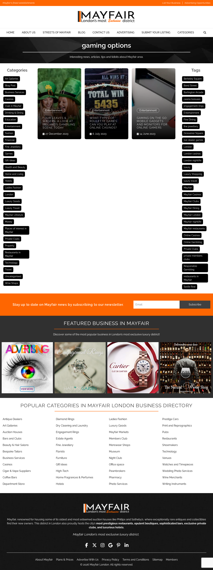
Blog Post (10, 85)
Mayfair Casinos (192, 194)
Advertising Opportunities (197, 3)
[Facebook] (86, 545)
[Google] (110, 545)
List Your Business (171, 3)
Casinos (9, 99)
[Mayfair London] (106, 17)
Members (172, 559)
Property (9, 245)
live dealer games (193, 140)
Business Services (14, 92)
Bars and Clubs (12, 438)
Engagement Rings (67, 432)
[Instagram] (102, 545)
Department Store (14, 483)
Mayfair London (192, 215)
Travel (8, 269)
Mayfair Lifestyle (14, 215)
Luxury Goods (12, 201)
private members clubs (193, 257)
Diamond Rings (65, 419)
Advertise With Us (88, 559)
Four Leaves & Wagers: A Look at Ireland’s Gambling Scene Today (59, 122)
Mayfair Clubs (191, 201)
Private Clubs (12, 239)
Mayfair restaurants (194, 228)
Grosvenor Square (193, 133)
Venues (166, 458)
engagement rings (194, 106)
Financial (10, 140)
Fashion (9, 133)
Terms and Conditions (135, 559)
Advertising (125, 32)
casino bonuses (192, 99)
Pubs (165, 432)
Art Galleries (11, 78)
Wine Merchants (172, 477)
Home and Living (14, 174)
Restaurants (169, 438)
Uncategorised (13, 276)
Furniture (61, 458)
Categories (186, 32)
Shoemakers (170, 445)
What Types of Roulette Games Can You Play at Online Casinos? (103, 122)
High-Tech (62, 471)
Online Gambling (193, 242)
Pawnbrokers (117, 471)
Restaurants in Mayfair (12, 254)
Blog (81, 32)
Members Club (118, 438)
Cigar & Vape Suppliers (17, 471)
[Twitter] (94, 545)
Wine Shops (11, 283)
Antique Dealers (12, 419)
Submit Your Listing (156, 32)
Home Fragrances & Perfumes (74, 477)
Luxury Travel (12, 208)
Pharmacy (115, 477)
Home (10, 32)
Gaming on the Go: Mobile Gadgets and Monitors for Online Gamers (152, 122)
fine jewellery (191, 126)
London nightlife (192, 160)
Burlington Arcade (193, 92)
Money (8, 221)
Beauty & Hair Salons (16, 445)
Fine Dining (190, 119)
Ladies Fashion (13, 187)
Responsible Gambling (190, 268)
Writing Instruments (174, 483)
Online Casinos (192, 235)
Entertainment (12, 126)
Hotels (8, 181)
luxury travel (190, 181)
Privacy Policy (110, 559)
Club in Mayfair (13, 106)
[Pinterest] (118, 545)
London (9, 194)
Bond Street (190, 85)
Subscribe (195, 304)
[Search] (205, 33)
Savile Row (190, 286)
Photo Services (118, 483)
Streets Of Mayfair (57, 32)
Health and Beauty (15, 167)
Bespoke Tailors (12, 451)
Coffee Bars (10, 477)
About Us (28, 32)
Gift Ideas (10, 160)
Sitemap (157, 559)
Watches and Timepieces (177, 464)
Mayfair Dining (191, 208)
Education (10, 119)
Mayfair (188, 187)
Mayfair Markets (119, 432)
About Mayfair (44, 559)
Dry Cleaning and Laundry (72, 425)
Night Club (115, 458)
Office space (116, 464)
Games (9, 153)
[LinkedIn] (126, 545)
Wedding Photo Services (177, 471)
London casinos (192, 153)
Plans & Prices (64, 559)
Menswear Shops (119, 445)
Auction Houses (12, 432)
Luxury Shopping (193, 174)
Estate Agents (64, 438)
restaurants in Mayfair (191, 278)
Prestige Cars (170, 419)
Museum (114, 451)
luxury (187, 167)
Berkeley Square (193, 78)
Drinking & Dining (14, 112)
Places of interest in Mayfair (15, 230)
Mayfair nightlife (192, 221)
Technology (11, 262)
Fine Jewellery (13, 146)
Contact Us (101, 32)
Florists (60, 451)
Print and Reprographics (177, 425)
